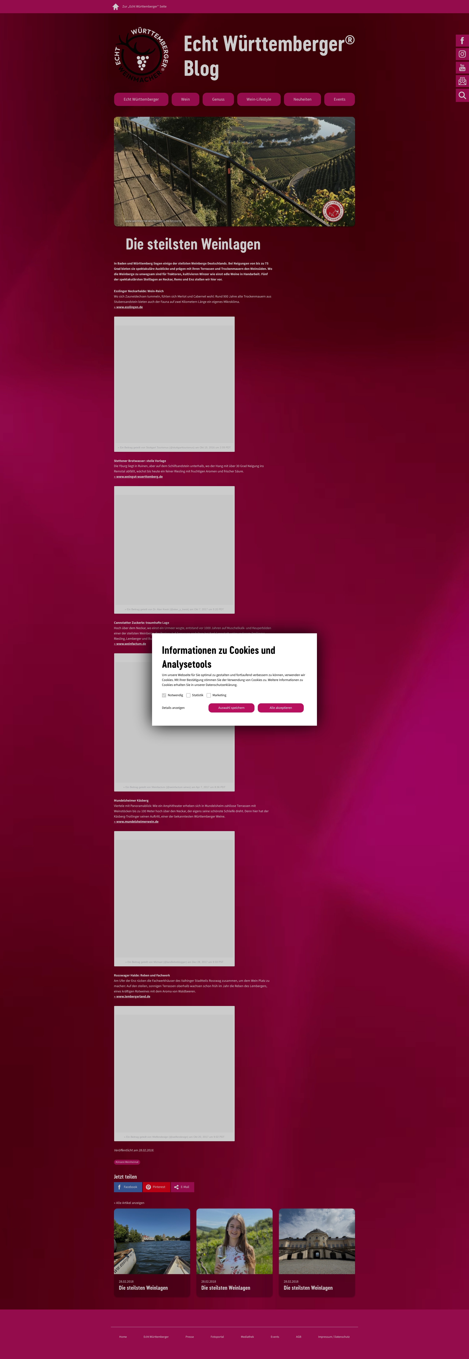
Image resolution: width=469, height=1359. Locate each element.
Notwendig (175, 695)
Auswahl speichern (231, 708)
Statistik (197, 695)
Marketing (219, 695)
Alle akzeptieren (281, 708)
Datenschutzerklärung (221, 685)
